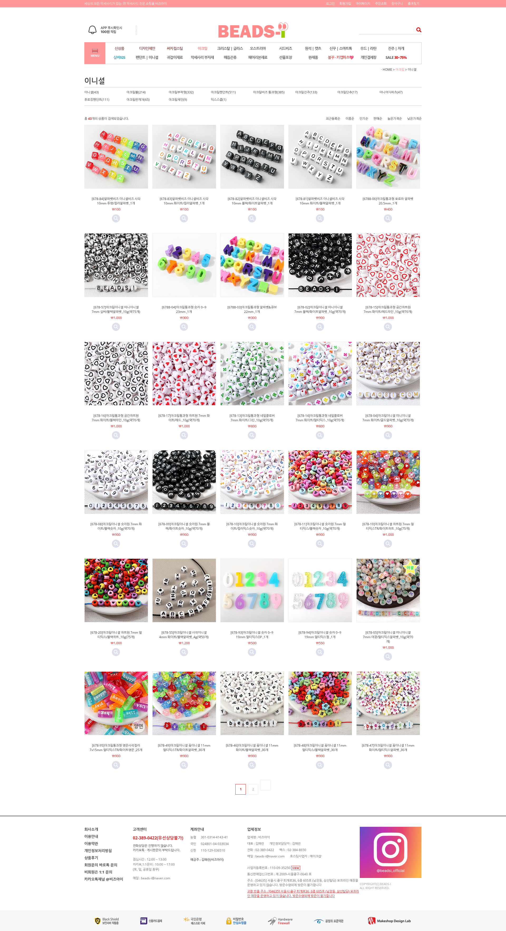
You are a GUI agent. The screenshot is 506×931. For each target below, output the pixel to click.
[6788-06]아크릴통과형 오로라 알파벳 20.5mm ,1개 (388, 201)
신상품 (119, 48)
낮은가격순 (414, 118)
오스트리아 (258, 48)
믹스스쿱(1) (218, 99)
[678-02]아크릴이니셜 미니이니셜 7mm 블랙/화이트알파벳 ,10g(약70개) (320, 309)
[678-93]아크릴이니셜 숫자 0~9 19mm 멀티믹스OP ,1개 (252, 634)
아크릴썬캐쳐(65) (138, 99)
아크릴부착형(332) (181, 92)
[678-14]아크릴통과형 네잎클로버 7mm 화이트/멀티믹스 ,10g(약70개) (320, 417)
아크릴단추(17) (347, 92)
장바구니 (397, 3)
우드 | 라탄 (368, 48)
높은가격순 (394, 118)
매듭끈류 (230, 57)
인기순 (363, 118)
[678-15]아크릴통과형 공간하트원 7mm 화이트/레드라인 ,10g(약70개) (388, 309)
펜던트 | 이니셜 (147, 57)
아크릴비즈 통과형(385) (269, 92)
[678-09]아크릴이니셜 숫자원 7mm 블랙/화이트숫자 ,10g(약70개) (184, 526)
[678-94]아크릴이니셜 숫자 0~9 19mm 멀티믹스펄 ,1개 (320, 634)
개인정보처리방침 (98, 850)
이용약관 (91, 843)
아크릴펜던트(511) (223, 92)
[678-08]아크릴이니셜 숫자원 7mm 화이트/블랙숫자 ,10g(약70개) (116, 526)
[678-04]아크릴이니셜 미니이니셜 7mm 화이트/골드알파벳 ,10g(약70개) (388, 417)
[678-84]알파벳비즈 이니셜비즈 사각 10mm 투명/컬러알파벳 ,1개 (116, 201)
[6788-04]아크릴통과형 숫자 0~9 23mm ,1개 (184, 309)
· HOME (386, 69)
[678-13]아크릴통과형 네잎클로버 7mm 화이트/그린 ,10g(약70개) (252, 417)
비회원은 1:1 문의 (98, 872)
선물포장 (285, 57)
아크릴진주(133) (306, 92)
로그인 (330, 3)
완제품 (313, 57)
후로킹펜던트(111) (96, 99)
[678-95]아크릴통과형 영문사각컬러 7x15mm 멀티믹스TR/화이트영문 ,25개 (116, 747)
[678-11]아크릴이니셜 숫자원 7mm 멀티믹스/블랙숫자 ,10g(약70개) (320, 526)
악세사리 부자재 (202, 57)
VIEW (295, 868)
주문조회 (381, 3)
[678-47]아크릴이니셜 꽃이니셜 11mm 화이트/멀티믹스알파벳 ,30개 (388, 747)
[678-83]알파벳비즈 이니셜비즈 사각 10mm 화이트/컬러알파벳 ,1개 (184, 201)
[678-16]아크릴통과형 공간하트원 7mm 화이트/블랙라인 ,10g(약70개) (116, 417)
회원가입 (345, 3)
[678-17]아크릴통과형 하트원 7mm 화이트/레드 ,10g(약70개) (184, 417)
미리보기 (116, 218)
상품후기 (91, 857)
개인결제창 (368, 57)
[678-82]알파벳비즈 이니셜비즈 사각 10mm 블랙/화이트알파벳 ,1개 (252, 201)
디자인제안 (147, 48)
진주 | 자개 (396, 48)
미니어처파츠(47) (391, 92)
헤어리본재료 (257, 57)
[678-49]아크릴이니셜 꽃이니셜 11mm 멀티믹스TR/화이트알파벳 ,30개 (184, 747)
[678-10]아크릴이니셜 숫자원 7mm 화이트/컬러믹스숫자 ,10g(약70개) (252, 526)
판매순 (377, 118)
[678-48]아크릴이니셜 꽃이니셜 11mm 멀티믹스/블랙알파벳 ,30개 (320, 747)
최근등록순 (333, 118)
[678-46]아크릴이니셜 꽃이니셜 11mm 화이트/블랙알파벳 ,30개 (252, 747)
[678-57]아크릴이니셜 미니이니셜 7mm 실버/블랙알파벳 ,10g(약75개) (116, 309)
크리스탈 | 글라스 (230, 48)
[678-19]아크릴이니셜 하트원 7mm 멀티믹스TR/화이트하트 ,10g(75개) (388, 526)
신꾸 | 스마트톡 (340, 48)
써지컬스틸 (175, 48)
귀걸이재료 (175, 57)
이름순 (350, 118)
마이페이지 (363, 3)
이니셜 (412, 69)
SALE (396, 57)
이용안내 (91, 836)
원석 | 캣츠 (313, 48)
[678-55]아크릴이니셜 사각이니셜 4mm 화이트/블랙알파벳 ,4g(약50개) (184, 634)
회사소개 (91, 829)
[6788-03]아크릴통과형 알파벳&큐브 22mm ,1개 (252, 309)
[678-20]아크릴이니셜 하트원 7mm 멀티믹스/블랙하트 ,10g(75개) (116, 634)
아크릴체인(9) (178, 99)
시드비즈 (285, 48)
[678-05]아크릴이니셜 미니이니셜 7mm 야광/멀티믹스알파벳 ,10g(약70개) (388, 637)
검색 (417, 29)
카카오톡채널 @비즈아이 (103, 879)
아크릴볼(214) (136, 92)
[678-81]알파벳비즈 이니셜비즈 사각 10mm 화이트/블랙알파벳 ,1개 (320, 201)
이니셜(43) (91, 92)
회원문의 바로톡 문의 (100, 864)
